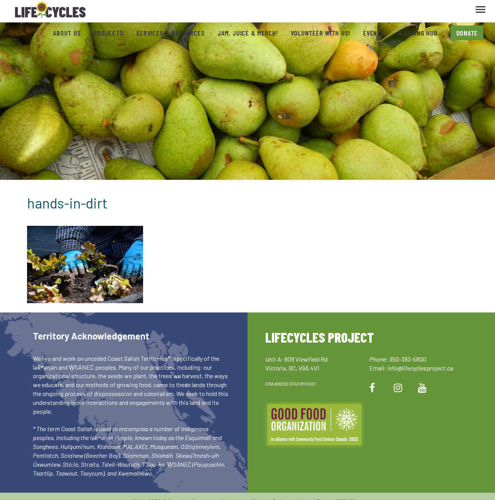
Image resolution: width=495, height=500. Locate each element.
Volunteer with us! (321, 33)
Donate (467, 33)
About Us (67, 33)
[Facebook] (372, 387)
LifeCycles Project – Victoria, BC (50, 11)
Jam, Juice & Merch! (247, 33)
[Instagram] (398, 387)
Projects (108, 33)
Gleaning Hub (418, 33)
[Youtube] (422, 387)
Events (374, 33)
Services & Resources (170, 33)
